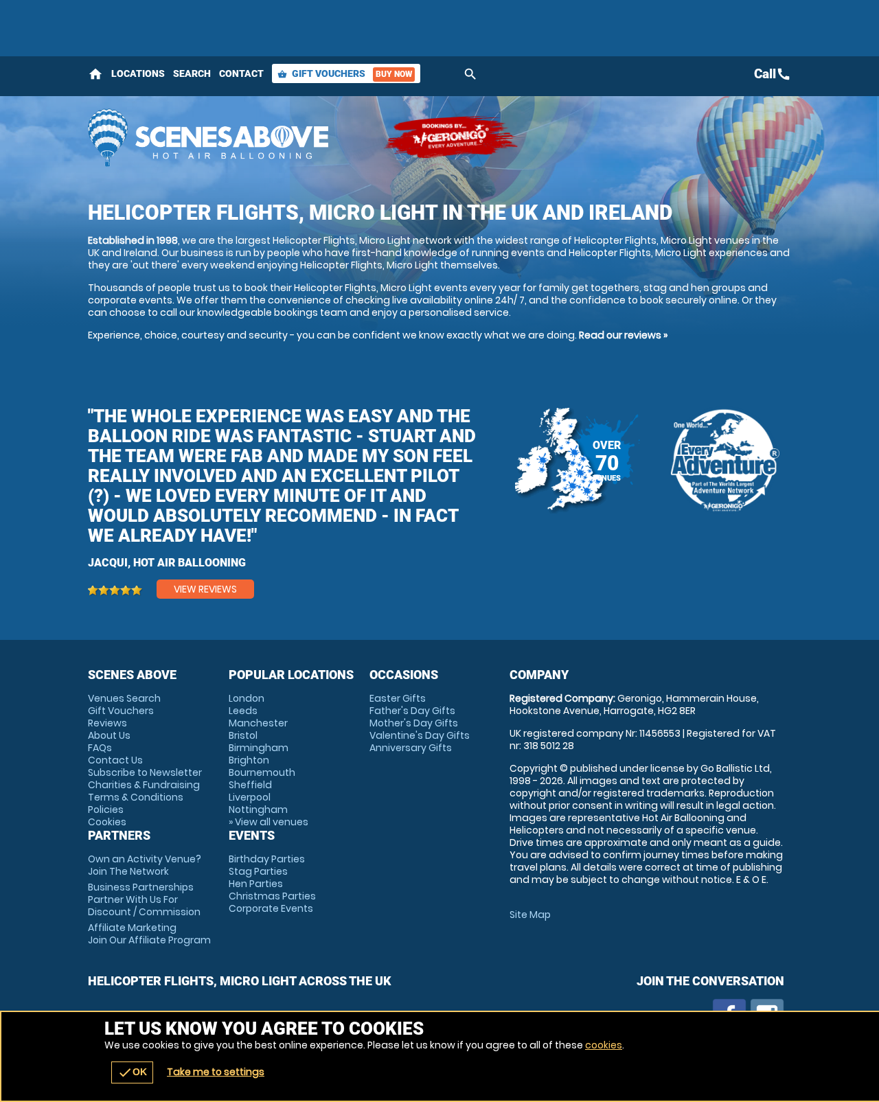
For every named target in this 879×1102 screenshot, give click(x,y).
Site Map (530, 914)
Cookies (107, 822)
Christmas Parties (272, 896)
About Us (109, 735)
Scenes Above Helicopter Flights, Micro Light (228, 137)
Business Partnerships (144, 899)
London (246, 698)
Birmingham (258, 748)
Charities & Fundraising (144, 785)
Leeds (243, 711)
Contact (241, 73)
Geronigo (452, 137)
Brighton (249, 760)
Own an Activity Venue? (144, 865)
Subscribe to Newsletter (145, 772)
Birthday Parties (267, 859)
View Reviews (205, 589)
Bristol (243, 735)
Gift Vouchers (344, 73)
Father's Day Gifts (412, 711)
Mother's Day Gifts (413, 723)
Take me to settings (215, 1072)
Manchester (258, 723)
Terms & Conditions (135, 797)
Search (192, 73)
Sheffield (250, 785)
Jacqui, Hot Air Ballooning (167, 562)
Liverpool (250, 797)
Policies (106, 809)
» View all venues (268, 822)
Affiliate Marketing (149, 934)
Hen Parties (256, 884)
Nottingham (258, 809)
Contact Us (115, 760)
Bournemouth (262, 772)
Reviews (107, 723)
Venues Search (124, 698)
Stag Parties (258, 871)
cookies (603, 1045)
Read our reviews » (623, 335)
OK (132, 1072)
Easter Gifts (397, 698)
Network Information (724, 460)
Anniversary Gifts (410, 748)
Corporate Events (271, 908)
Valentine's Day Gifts (419, 735)
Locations (138, 73)
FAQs (100, 748)
